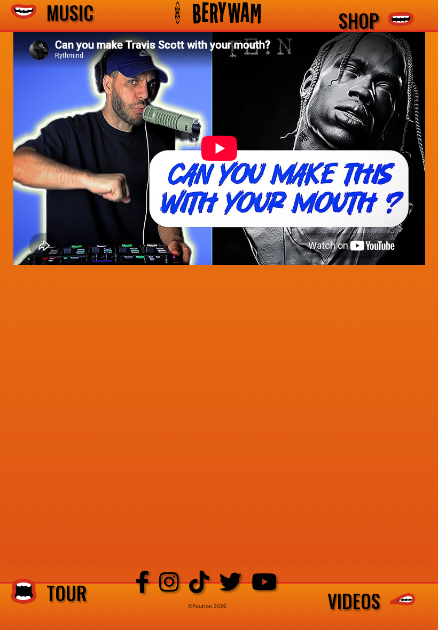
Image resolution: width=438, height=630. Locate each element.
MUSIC (65, 13)
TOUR (62, 592)
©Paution (201, 606)
